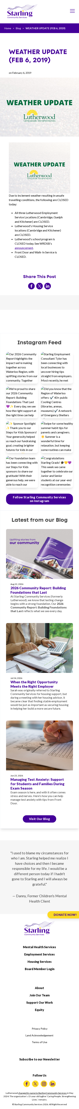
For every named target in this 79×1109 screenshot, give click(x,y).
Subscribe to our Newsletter (39, 1059)
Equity (39, 1010)
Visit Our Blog (39, 819)
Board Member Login (39, 969)
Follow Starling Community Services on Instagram (39, 499)
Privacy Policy (39, 1028)
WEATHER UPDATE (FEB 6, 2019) (45, 28)
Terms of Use (39, 1042)
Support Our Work (39, 1002)
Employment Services (39, 954)
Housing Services (40, 961)
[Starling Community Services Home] (22, 11)
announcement (24, 248)
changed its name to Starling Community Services (42, 1093)
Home (7, 28)
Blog (18, 28)
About (39, 988)
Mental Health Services (39, 947)
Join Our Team (40, 995)
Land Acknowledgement (39, 1035)
